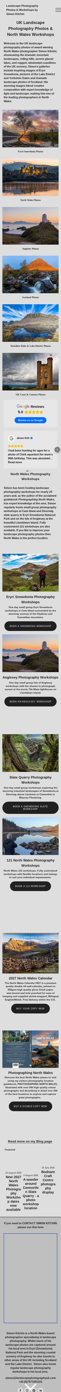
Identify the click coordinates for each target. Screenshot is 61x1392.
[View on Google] (11, 438)
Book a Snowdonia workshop (30, 626)
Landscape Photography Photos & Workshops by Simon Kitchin (22, 9)
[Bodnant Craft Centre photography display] (48, 1159)
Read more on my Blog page (30, 1141)
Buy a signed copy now (30, 1106)
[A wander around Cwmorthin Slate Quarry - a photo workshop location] (31, 1162)
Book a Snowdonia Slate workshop (30, 807)
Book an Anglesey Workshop (30, 701)
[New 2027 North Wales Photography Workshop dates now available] (13, 1161)
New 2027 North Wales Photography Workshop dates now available (13, 1193)
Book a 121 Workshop (30, 886)
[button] (3, 449)
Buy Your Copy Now (30, 1008)
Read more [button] (15, 462)
